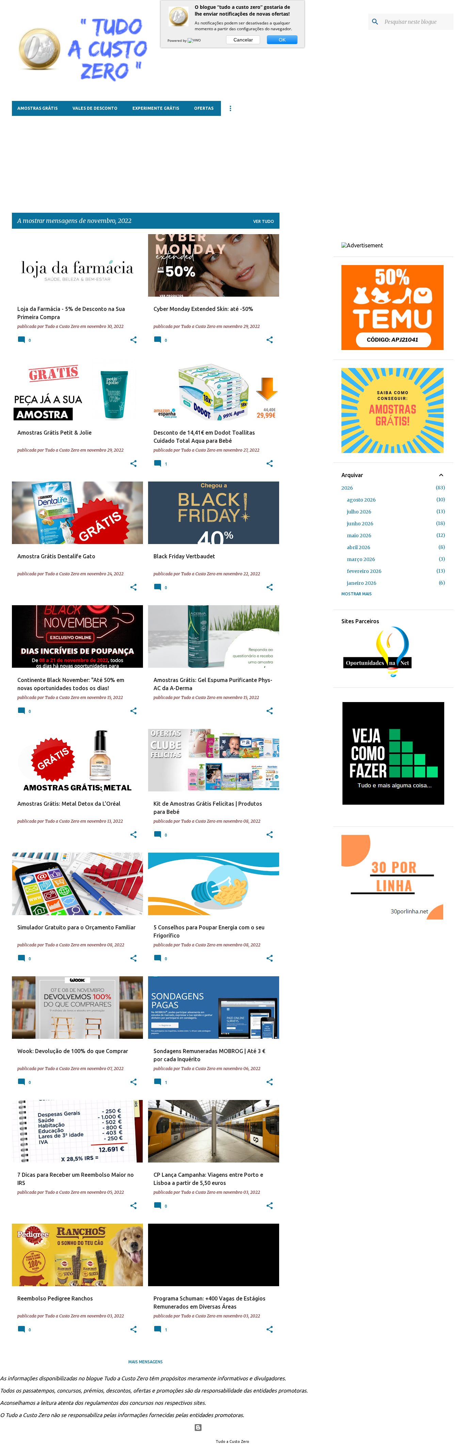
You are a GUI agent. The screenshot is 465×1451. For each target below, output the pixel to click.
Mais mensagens (145, 1362)
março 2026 (361, 559)
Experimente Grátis (155, 108)
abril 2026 (358, 547)
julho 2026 (359, 512)
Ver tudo (263, 221)
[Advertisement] (177, 158)
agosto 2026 (361, 500)
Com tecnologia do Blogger (236, 1427)
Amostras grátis (37, 108)
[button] (133, 340)
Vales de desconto (95, 108)
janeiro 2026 (361, 583)
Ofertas (203, 108)
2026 (347, 488)
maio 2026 (359, 535)
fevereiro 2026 (364, 571)
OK (282, 39)
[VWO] (195, 40)
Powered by (177, 40)
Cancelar (243, 39)
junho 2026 (360, 524)
